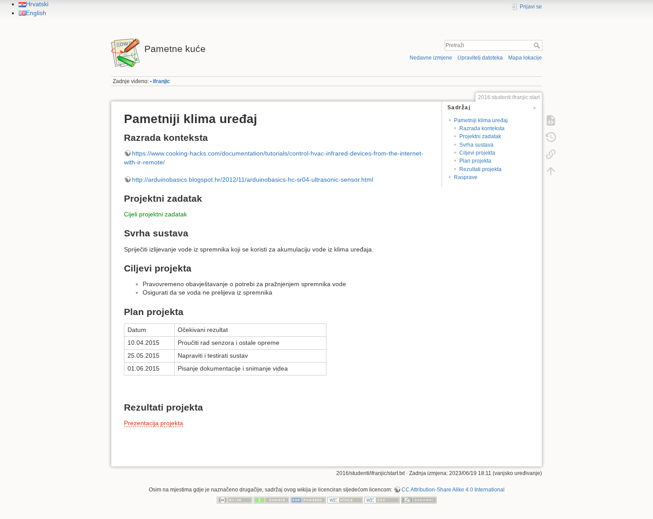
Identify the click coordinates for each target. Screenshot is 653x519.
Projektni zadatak (480, 136)
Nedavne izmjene (431, 58)
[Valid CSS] (382, 500)
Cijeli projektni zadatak (155, 214)
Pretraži (538, 45)
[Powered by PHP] (308, 500)
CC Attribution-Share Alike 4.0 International (453, 490)
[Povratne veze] (551, 153)
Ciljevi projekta (477, 153)
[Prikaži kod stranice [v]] (551, 120)
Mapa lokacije (525, 58)
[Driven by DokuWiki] (419, 500)
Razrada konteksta (482, 128)
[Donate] (271, 500)
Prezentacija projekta (153, 423)
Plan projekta (475, 161)
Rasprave (466, 177)
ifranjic (161, 81)
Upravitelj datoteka (480, 58)
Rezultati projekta (480, 169)
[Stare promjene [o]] (551, 136)
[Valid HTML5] (345, 500)
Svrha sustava (476, 145)
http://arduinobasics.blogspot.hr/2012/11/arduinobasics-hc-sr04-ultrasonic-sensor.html (252, 179)
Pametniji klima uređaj (481, 120)
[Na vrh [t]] (551, 170)
